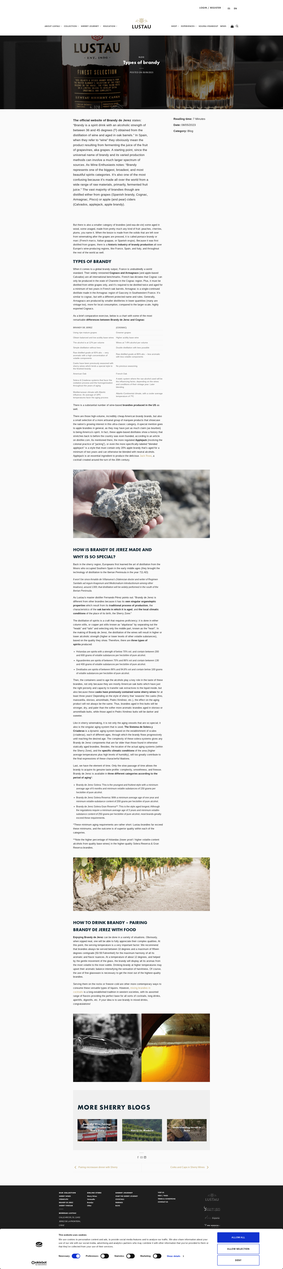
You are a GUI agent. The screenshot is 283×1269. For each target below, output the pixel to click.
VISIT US (161, 1192)
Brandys (90, 1202)
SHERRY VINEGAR (66, 1205)
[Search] (237, 26)
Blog (141, 57)
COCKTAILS (119, 1199)
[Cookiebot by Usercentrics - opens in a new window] (39, 1263)
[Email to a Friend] (141, 1157)
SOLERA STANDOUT (208, 26)
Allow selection (238, 1249)
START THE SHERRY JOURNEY (126, 1196)
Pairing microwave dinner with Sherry (97, 1167)
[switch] (105, 1256)
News (223, 26)
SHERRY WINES (65, 1196)
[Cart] (232, 26)
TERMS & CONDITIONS (166, 1199)
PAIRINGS (119, 1202)
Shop (174, 26)
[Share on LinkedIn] (145, 1157)
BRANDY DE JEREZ (66, 1202)
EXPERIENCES (188, 26)
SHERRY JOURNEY (124, 1193)
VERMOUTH (63, 1199)
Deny (238, 1260)
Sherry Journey (90, 26)
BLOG (117, 1205)
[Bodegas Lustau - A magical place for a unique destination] (141, 23)
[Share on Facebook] (138, 1157)
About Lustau (52, 26)
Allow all (238, 1237)
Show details (173, 1256)
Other (89, 1205)
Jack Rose (146, 455)
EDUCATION (109, 26)
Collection (70, 26)
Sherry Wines (92, 1196)
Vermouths (91, 1199)
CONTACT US (163, 1202)
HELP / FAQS (163, 1195)
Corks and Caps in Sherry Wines (187, 1167)
